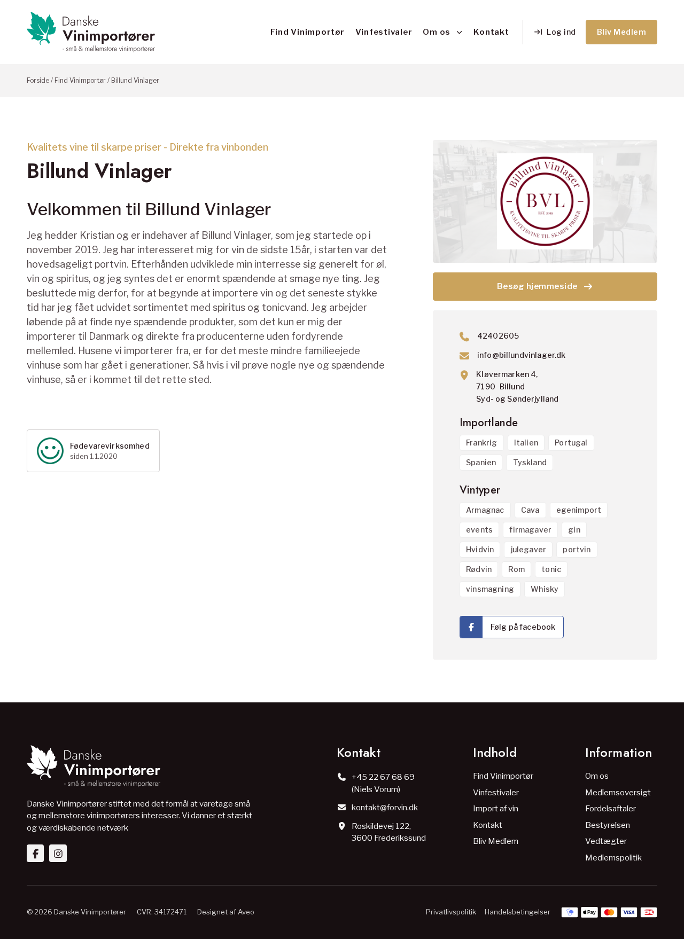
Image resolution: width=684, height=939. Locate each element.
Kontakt (491, 32)
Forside (38, 80)
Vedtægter (606, 841)
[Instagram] (57, 853)
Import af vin (495, 808)
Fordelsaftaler (610, 808)
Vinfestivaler (384, 32)
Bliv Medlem (495, 841)
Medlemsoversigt (618, 792)
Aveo (246, 911)
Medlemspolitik (613, 858)
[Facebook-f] (35, 853)
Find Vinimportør (307, 32)
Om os (436, 32)
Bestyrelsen (607, 825)
